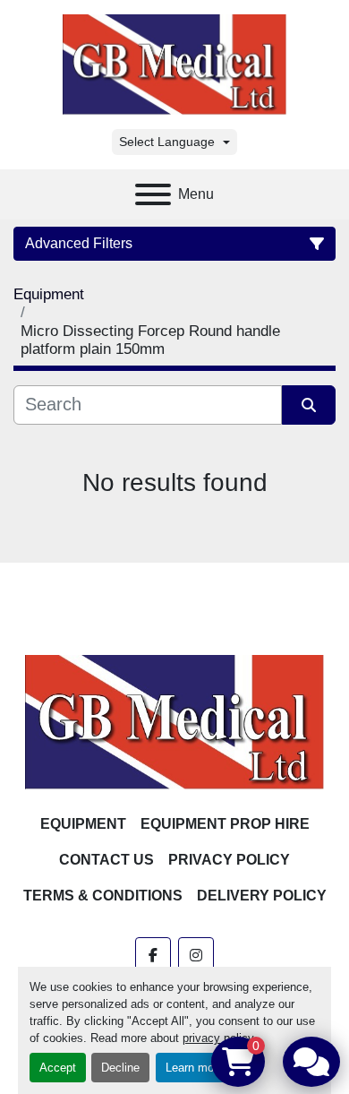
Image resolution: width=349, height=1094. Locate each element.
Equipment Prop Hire (225, 823)
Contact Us (106, 859)
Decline (120, 1067)
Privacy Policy (229, 859)
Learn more (195, 1067)
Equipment (83, 823)
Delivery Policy (262, 895)
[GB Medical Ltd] (174, 720)
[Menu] (153, 194)
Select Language (167, 141)
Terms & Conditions (103, 895)
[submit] (309, 405)
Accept (57, 1067)
